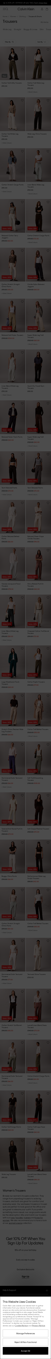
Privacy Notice (38, 1325)
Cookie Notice (21, 1325)
